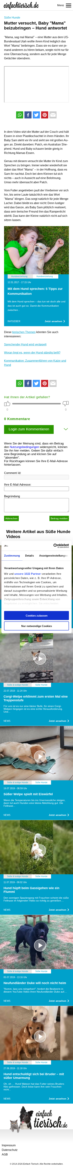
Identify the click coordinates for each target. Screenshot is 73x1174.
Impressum (9, 1145)
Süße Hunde (12, 17)
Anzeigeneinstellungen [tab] (53, 555)
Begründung (12, 496)
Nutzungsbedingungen (24, 447)
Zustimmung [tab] (12, 555)
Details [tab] (29, 555)
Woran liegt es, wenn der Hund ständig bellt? (32, 352)
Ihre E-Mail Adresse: (17, 484)
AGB (5, 1154)
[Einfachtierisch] (21, 5)
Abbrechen (11, 518)
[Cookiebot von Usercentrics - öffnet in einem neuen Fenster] (53, 545)
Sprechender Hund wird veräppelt (25, 344)
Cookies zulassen (36, 615)
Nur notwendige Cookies (36, 625)
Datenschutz (10, 1149)
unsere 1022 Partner (27, 573)
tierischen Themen (24, 332)
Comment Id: (12, 473)
